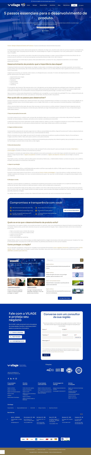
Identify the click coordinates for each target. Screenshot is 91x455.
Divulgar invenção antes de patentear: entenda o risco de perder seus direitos (35, 291)
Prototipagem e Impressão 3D (59, 391)
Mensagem (45, 340)
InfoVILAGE (32, 407)
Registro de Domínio (72, 397)
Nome (44, 329)
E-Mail (64, 329)
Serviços (35, 5)
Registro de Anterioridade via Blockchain (29, 399)
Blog (59, 5)
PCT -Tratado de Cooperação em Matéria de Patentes (44, 392)
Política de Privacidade (59, 351)
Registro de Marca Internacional (44, 388)
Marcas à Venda (11, 393)
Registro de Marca (11, 388)
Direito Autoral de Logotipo (28, 388)
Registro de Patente (12, 389)
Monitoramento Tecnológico (13, 397)
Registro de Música (26, 396)
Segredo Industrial (72, 396)
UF (75, 335)
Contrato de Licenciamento (73, 394)
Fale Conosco (66, 5)
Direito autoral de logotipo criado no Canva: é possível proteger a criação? (15, 291)
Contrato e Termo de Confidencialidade (72, 392)
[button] (45, 27)
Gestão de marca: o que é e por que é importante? (25, 263)
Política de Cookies (42, 449)
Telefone (45, 335)
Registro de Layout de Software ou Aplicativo (29, 394)
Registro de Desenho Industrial (14, 391)
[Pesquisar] (81, 260)
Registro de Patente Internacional (44, 389)
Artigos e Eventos (42, 407)
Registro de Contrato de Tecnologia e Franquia (75, 389)
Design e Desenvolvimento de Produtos (22, 45)
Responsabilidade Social (22, 407)
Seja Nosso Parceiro (53, 407)
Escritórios (52, 5)
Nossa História (43, 5)
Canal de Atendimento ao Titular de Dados (56, 449)
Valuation (9, 395)
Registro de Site (26, 391)
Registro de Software (27, 389)
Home (28, 5)
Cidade (64, 335)
